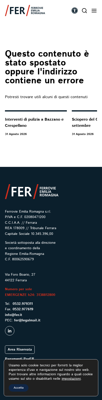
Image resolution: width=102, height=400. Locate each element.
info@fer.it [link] (13, 314)
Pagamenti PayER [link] (19, 358)
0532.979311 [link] (23, 303)
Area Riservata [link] (20, 349)
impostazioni (71, 379)
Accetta (19, 388)
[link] (25, 10)
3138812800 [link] (45, 294)
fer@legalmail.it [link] (27, 320)
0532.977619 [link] (23, 309)
